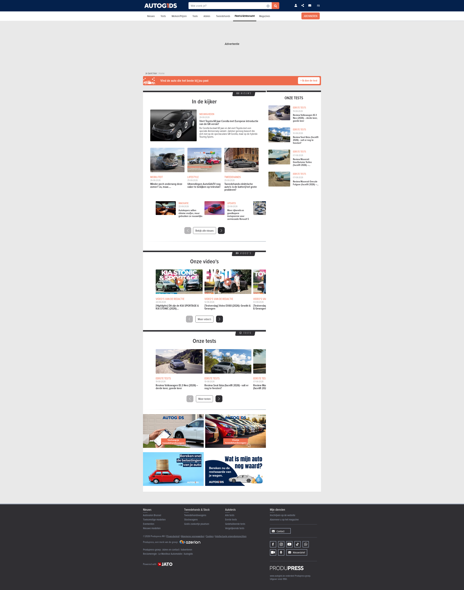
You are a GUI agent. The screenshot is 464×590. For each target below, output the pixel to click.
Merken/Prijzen (179, 16)
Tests (163, 16)
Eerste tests (231, 519)
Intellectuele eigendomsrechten (230, 536)
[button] (221, 230)
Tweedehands (223, 16)
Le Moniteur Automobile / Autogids (175, 554)
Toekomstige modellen (154, 519)
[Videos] (273, 552)
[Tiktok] (297, 544)
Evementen (148, 524)
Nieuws (151, 16)
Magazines (264, 16)
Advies (207, 16)
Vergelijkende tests (234, 528)
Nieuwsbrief (299, 552)
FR (318, 5)
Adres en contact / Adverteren (177, 549)
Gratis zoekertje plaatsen (196, 524)
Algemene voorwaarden (192, 536)
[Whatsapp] (306, 544)
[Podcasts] (281, 552)
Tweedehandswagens (195, 515)
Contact (280, 531)
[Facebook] (273, 544)
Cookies (210, 536)
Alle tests (229, 515)
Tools (195, 16)
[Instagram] (281, 544)
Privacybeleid (172, 536)
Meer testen (204, 399)
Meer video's (204, 319)
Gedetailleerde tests (235, 524)
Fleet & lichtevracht (245, 16)
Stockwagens (191, 519)
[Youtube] (289, 544)
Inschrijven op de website (282, 515)
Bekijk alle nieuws (204, 231)
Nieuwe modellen (152, 528)
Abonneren (310, 16)
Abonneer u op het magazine (284, 519)
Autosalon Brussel (152, 515)
